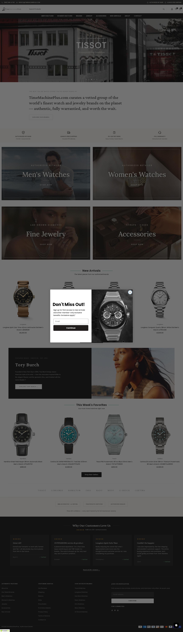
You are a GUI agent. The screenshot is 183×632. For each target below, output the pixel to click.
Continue (71, 328)
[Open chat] (176, 625)
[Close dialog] (130, 292)
